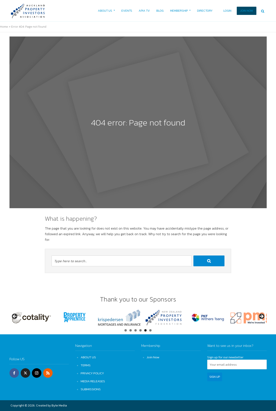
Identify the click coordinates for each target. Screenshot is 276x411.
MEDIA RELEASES (93, 381)
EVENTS (126, 10)
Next (261, 316)
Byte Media (59, 405)
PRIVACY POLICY (92, 373)
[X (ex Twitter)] (25, 373)
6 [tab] (150, 330)
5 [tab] (145, 330)
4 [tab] (140, 330)
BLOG (160, 10)
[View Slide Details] (31, 317)
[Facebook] (14, 373)
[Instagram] (36, 373)
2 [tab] (130, 330)
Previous (15, 316)
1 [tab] (125, 330)
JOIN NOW (246, 10)
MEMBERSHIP (179, 10)
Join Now (153, 357)
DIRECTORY (205, 10)
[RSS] (48, 373)
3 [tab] (135, 330)
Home (4, 26)
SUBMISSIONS (91, 389)
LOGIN (227, 10)
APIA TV (144, 10)
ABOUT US (105, 10)
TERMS (86, 365)
